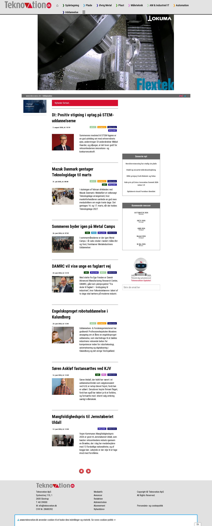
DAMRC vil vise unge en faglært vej (81, 266)
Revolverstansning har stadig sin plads (141, 164)
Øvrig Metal (104, 5)
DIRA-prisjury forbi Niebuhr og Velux (141, 176)
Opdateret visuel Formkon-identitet (141, 191)
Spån (104, 184)
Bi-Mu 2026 (141, 244)
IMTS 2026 (141, 221)
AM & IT (93, 127)
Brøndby (141, 214)
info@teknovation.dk (48, 505)
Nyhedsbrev (99, 509)
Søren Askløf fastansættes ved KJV (81, 368)
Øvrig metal (112, 130)
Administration (100, 502)
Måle (103, 375)
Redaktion (98, 498)
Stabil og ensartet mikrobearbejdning (141, 170)
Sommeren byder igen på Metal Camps (83, 226)
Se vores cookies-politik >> (103, 519)
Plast (120, 5)
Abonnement (99, 505)
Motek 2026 (141, 236)
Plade (87, 5)
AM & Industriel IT (158, 5)
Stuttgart (141, 230)
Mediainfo (98, 491)
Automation (181, 5)
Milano (141, 245)
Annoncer (98, 495)
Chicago (141, 222)
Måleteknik (135, 5)
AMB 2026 (141, 228)
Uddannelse (70, 12)
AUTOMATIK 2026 (141, 213)
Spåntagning (70, 5)
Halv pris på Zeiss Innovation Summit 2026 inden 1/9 (141, 183)
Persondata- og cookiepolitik (150, 505)
